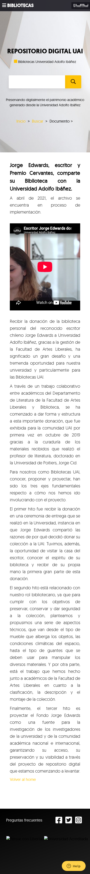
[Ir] (73, 81)
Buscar (37, 121)
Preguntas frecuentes (24, 820)
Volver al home (23, 779)
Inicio (21, 121)
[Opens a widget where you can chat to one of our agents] (74, 866)
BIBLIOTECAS (20, 5)
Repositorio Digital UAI (45, 51)
